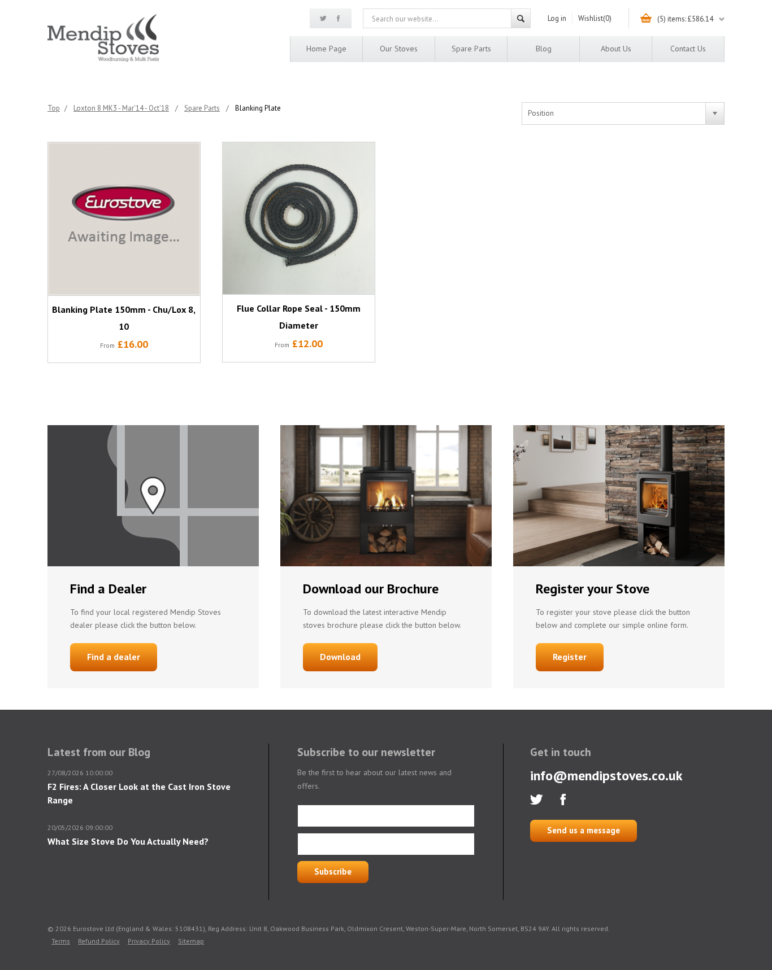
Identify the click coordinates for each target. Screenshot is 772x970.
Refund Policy (99, 941)
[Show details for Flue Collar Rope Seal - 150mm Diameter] (299, 218)
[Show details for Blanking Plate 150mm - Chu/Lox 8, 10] (124, 218)
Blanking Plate (258, 108)
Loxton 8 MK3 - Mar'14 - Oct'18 (121, 108)
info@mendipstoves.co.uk (606, 775)
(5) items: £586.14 (685, 19)
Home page (326, 48)
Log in (557, 18)
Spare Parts (471, 48)
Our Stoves (399, 48)
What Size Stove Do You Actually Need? (128, 841)
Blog (544, 48)
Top (53, 108)
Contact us (688, 48)
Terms (60, 941)
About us (616, 48)
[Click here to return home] (103, 59)
